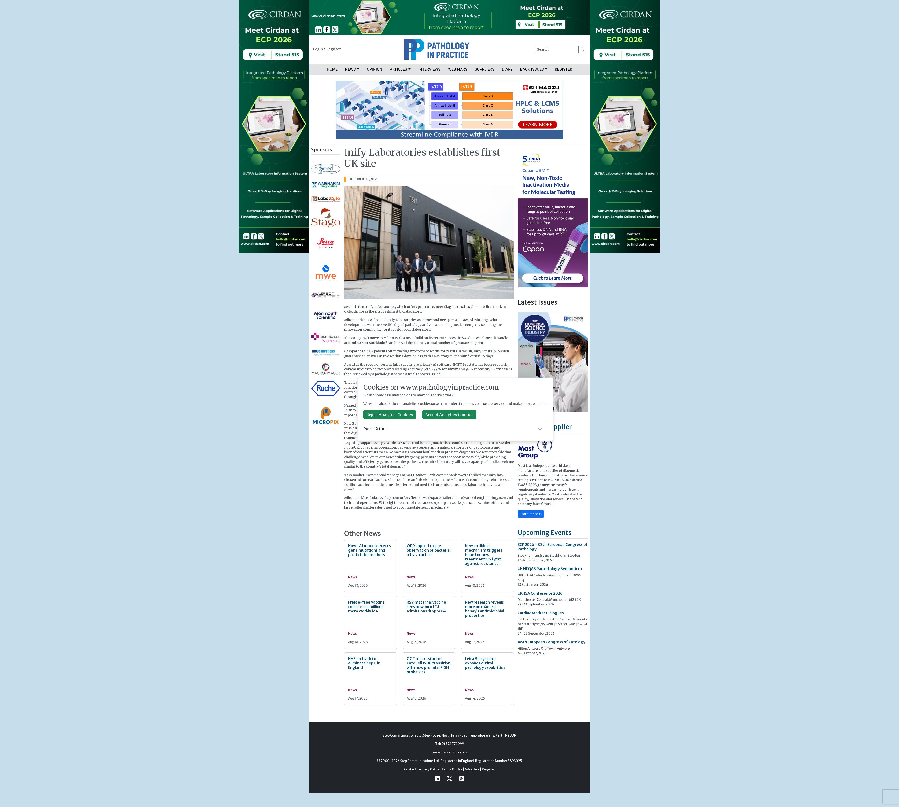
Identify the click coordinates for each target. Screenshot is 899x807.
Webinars (457, 69)
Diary (507, 69)
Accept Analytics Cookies (449, 414)
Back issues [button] (532, 69)
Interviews (429, 69)
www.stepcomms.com (449, 752)
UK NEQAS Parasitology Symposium (550, 568)
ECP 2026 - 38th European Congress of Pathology (553, 546)
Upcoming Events (544, 532)
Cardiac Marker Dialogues (541, 613)
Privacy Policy (428, 769)
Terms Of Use (451, 769)
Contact (410, 769)
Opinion (374, 69)
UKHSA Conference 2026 (540, 593)
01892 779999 (453, 744)
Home (332, 69)
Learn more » (531, 514)
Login (318, 49)
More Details (375, 428)
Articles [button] (398, 69)
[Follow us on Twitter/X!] (449, 778)
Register (333, 49)
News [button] (350, 69)
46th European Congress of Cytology (551, 642)
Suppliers (484, 69)
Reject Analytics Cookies (389, 414)
